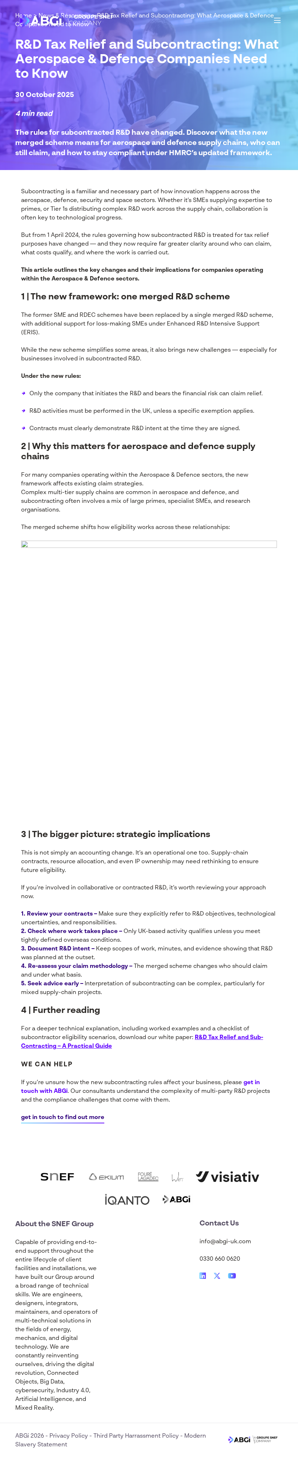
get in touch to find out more (62, 1117)
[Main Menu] (277, 20)
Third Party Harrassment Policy (136, 1436)
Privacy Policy (69, 1436)
